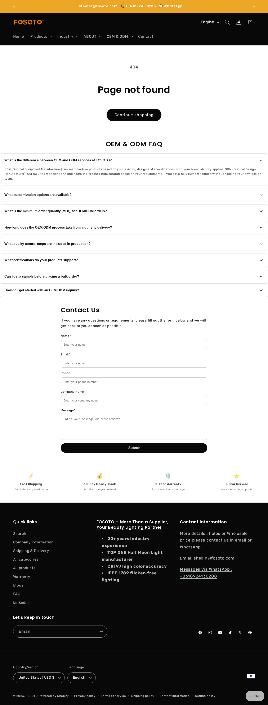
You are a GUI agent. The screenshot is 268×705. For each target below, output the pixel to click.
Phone (65, 373)
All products (24, 568)
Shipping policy (142, 695)
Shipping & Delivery (31, 551)
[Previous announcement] (13, 6)
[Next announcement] (254, 6)
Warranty (21, 577)
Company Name (72, 392)
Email (65, 354)
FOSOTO (32, 695)
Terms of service (113, 695)
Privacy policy (84, 695)
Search (20, 533)
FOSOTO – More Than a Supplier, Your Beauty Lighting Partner (133, 524)
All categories (26, 559)
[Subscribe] (101, 631)
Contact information (175, 695)
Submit (134, 448)
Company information (33, 542)
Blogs (18, 585)
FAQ (17, 594)
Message (68, 410)
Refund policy (205, 695)
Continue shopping (134, 114)
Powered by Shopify (54, 695)
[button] (40, 36)
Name (66, 336)
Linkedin (21, 602)
